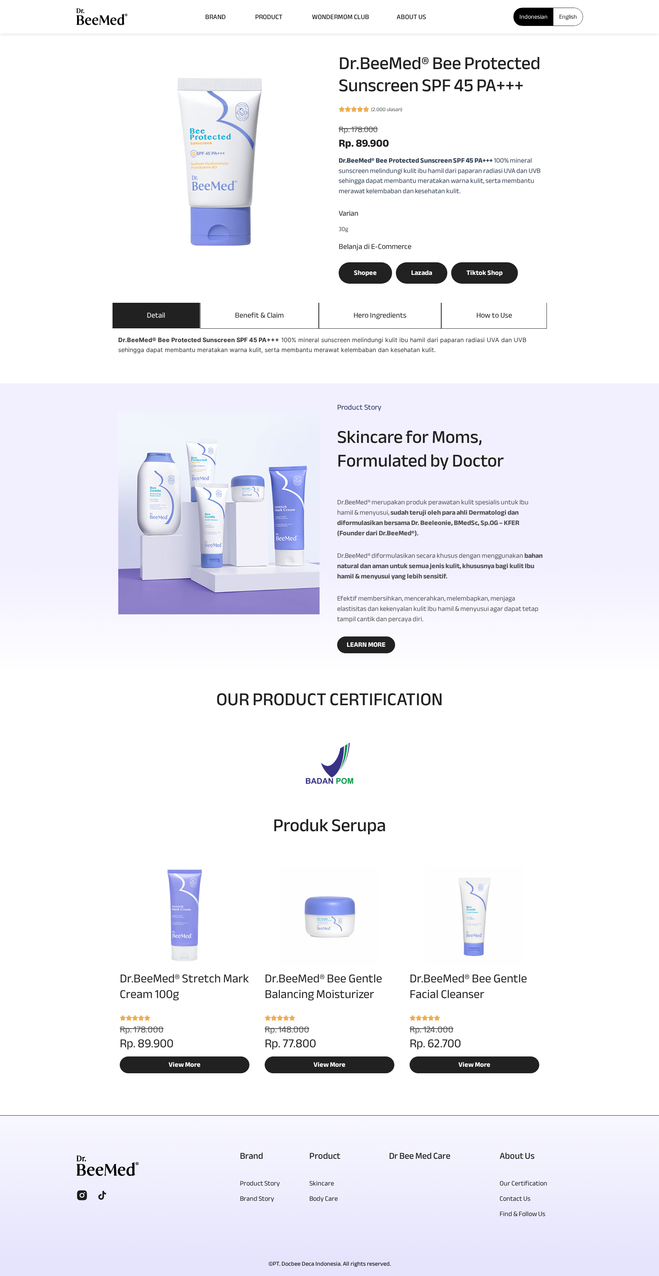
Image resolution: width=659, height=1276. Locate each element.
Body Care (323, 1198)
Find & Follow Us (522, 1214)
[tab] (156, 315)
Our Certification (523, 1183)
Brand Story (257, 1198)
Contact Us (515, 1198)
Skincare (321, 1183)
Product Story (260, 1183)
